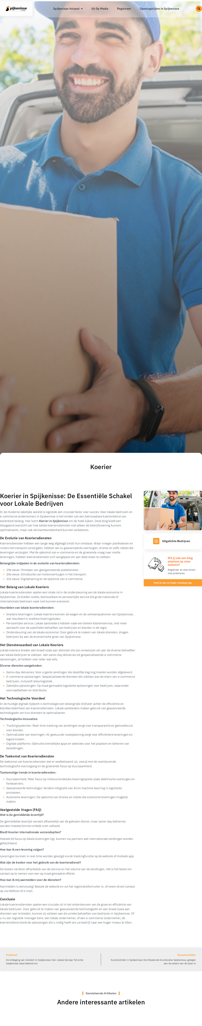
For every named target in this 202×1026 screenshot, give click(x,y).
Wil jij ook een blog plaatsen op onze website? (180, 561)
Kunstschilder (187, 955)
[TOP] (12, 984)
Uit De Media (99, 8)
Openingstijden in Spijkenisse (159, 8)
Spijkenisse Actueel (66, 8)
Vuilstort (12, 955)
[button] (199, 9)
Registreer (124, 8)
